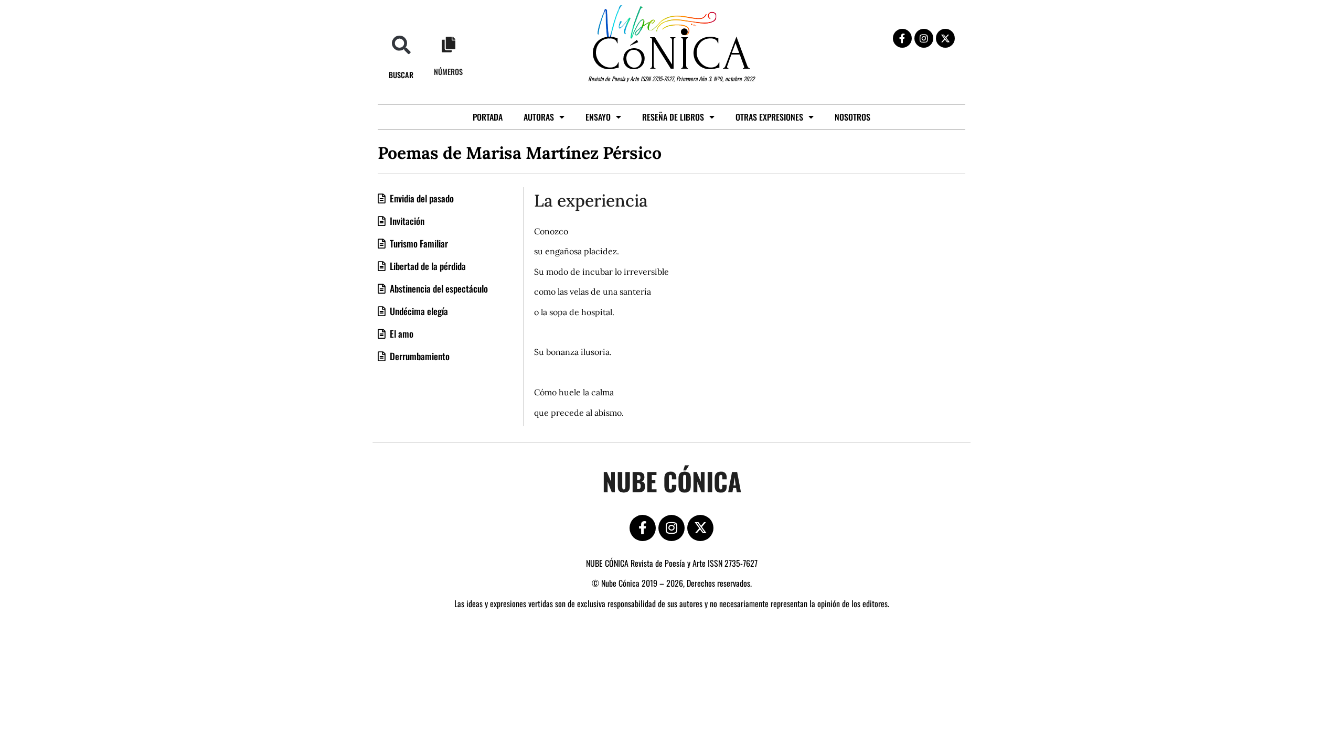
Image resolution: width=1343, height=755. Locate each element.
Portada (488, 117)
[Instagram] (923, 38)
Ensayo (598, 117)
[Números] (448, 44)
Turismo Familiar (418, 243)
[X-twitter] (945, 38)
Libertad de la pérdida (427, 266)
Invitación (406, 221)
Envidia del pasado (421, 198)
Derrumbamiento (419, 356)
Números (448, 71)
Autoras (539, 117)
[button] (401, 45)
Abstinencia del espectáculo (438, 288)
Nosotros (852, 117)
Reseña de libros (673, 117)
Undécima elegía (418, 311)
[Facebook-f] (902, 38)
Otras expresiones (769, 117)
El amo (400, 333)
